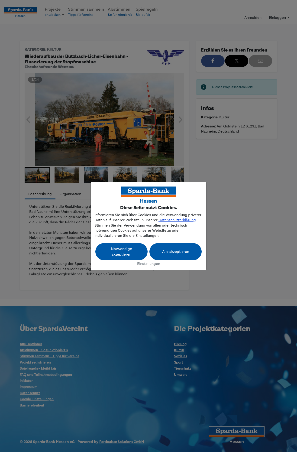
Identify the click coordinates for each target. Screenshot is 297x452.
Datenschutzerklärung (177, 220)
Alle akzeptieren (175, 251)
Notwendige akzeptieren (121, 252)
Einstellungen (148, 263)
